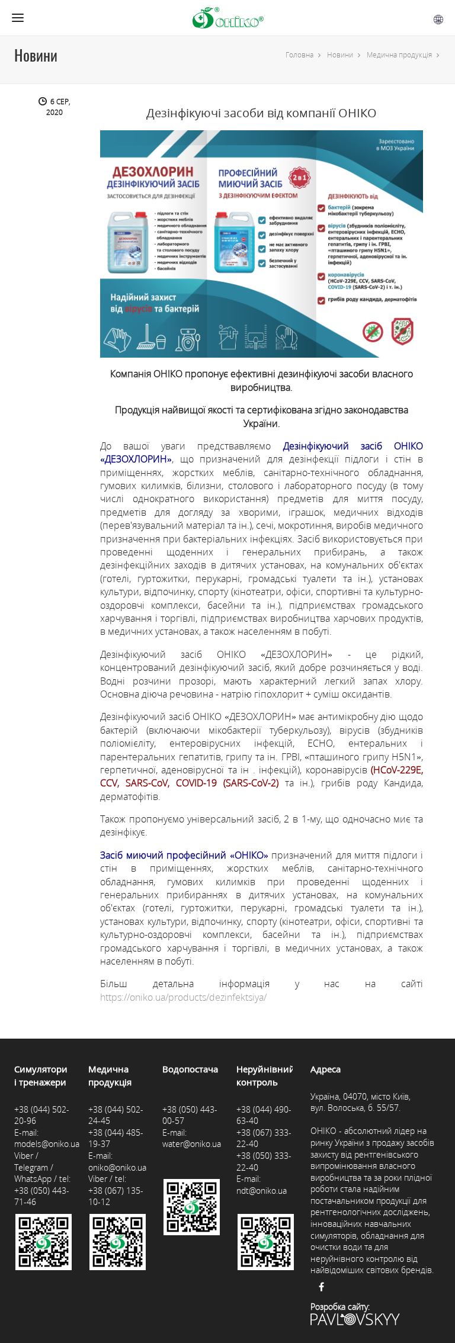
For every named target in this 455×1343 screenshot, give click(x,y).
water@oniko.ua (191, 1143)
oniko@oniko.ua (117, 1167)
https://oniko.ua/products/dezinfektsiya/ (183, 997)
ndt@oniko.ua (261, 1190)
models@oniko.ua (46, 1143)
